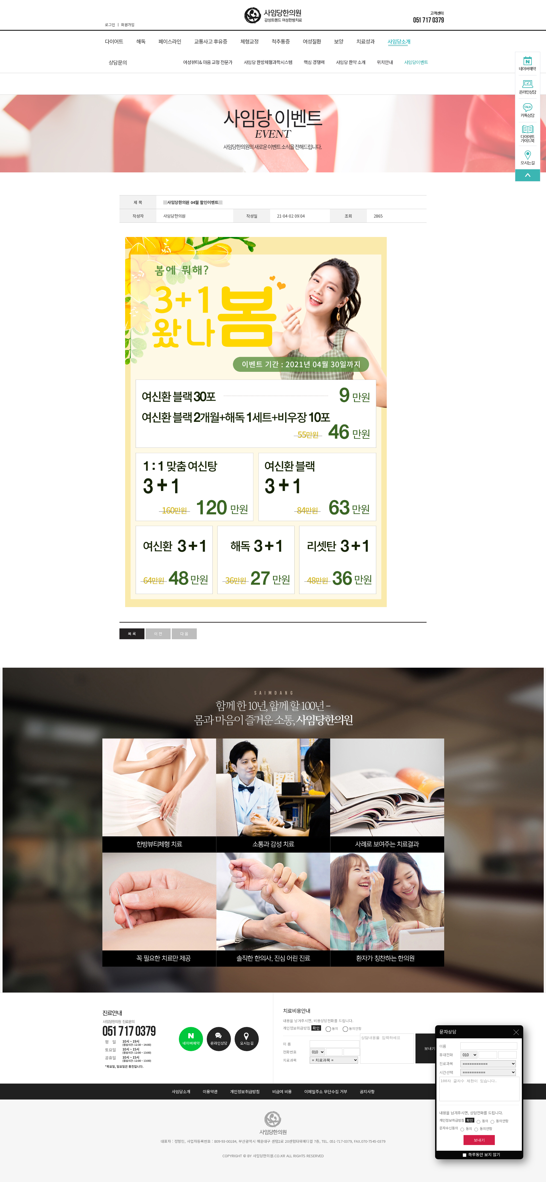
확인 (470, 1120)
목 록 (132, 633)
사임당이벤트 (416, 62)
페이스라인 (169, 41)
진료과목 (446, 1063)
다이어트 (114, 41)
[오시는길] (527, 157)
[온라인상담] (527, 87)
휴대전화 (446, 1054)
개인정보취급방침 (245, 1091)
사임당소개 (399, 41)
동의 (484, 1120)
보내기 (479, 1140)
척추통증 (281, 41)
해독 (140, 41)
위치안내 (385, 62)
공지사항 (367, 1091)
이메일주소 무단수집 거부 (325, 1091)
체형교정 (249, 41)
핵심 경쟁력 (314, 62)
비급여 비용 (282, 1091)
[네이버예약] (527, 64)
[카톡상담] (527, 111)
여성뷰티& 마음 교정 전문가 (207, 62)
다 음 (184, 633)
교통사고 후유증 (210, 41)
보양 (338, 41)
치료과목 (290, 1060)
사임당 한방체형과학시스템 (268, 62)
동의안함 (501, 1120)
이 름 (287, 1044)
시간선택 (446, 1072)
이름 (442, 1046)
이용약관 (210, 1091)
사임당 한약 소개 (350, 62)
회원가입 (128, 24)
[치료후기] (527, 175)
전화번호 (290, 1052)
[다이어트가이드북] (527, 134)
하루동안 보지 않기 (483, 1154)
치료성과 (365, 41)
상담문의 (118, 62)
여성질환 (312, 41)
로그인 (110, 24)
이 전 (158, 633)
